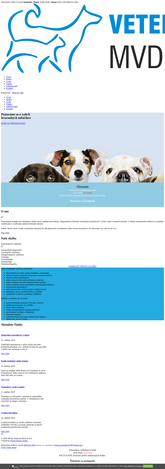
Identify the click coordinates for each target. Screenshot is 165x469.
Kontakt (9, 88)
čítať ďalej (5, 233)
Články (9, 84)
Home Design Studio (19, 441)
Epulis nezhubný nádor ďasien (14, 361)
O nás (8, 81)
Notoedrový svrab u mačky (13, 387)
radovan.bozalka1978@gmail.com (68, 445)
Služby (9, 79)
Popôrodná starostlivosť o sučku (15, 335)
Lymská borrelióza (9, 413)
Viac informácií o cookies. (133, 466)
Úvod (8, 77)
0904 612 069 (17, 93)
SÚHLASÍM (148, 466)
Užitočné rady (12, 86)
